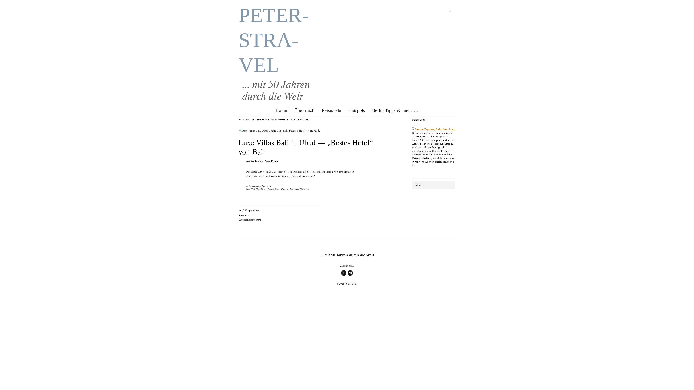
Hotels (277, 189)
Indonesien (294, 189)
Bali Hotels (261, 189)
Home (281, 110)
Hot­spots (356, 110)
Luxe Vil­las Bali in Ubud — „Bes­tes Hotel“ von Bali (306, 146)
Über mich (304, 110)
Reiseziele (305, 189)
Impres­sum (244, 215)
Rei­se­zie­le (331, 110)
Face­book (343, 275)
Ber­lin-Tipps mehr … (395, 110)
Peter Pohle (271, 161)
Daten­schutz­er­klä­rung (250, 219)
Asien (248, 189)
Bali (253, 189)
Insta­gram (350, 275)
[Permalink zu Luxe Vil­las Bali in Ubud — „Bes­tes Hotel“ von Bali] (279, 130)
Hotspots (284, 189)
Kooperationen (249, 210)
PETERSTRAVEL (274, 40)
